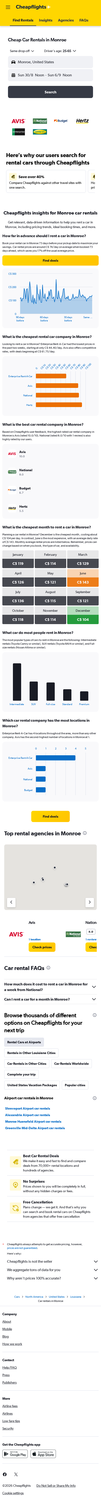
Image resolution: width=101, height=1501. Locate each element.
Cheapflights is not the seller (29, 1261)
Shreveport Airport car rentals (27, 1108)
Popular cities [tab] (75, 1085)
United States (57, 1296)
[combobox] (22, 51)
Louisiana (75, 1296)
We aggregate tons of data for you (33, 1270)
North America (34, 1296)
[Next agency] (89, 902)
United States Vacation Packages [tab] (32, 1085)
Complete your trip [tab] (21, 1074)
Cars (17, 1296)
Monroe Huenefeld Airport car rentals (33, 1121)
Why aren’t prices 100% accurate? (34, 1278)
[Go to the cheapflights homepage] (33, 7)
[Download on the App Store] (43, 1454)
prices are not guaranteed (22, 1248)
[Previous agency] (11, 902)
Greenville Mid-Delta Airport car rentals (35, 1128)
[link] (50, 260)
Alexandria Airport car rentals (27, 1115)
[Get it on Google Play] (15, 1454)
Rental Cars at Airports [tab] (24, 1042)
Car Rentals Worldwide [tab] (71, 1063)
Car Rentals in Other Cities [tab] (26, 1063)
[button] (8, 7)
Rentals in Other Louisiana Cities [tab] (31, 1053)
